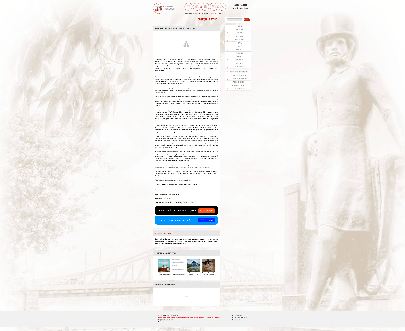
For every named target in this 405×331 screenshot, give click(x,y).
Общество (239, 29)
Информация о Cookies (165, 320)
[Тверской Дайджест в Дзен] (186, 214)
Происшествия (239, 67)
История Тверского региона (239, 72)
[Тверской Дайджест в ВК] (186, 224)
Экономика (239, 60)
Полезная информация (239, 79)
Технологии (239, 50)
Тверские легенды (239, 82)
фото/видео (205, 13)
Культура (166, 198)
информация (196, 13)
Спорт (239, 46)
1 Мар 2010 (171, 194)
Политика (239, 63)
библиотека (188, 13)
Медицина (239, 36)
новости (213, 13)
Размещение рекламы (165, 322)
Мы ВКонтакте (237, 315)
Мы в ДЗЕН (236, 320)
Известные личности (239, 85)
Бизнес (239, 56)
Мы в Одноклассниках (239, 317)
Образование (239, 40)
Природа (239, 43)
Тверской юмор (239, 89)
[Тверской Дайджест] (158, 8)
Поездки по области (239, 75)
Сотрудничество (207, 19)
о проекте (222, 13)
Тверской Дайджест (173, 315)
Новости (239, 26)
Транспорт (239, 53)
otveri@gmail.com (241, 8)
